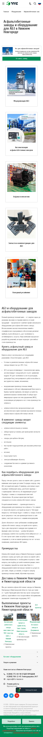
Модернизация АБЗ (21, 101)
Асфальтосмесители (21, 197)
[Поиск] (35, 4)
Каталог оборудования (12, 657)
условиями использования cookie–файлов (26, 733)
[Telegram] (11, 695)
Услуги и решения (10, 663)
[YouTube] (17, 695)
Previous (3, 631)
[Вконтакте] (6, 695)
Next (40, 631)
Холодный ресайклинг (21, 292)
